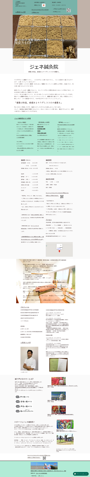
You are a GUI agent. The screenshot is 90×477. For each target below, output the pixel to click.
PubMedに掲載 (49, 335)
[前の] (14, 36)
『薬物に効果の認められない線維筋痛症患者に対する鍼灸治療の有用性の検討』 (57, 325)
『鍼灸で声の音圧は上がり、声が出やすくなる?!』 (67, 385)
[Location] (43, 5)
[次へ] (75, 36)
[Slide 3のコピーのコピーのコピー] (47, 56)
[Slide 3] (42, 56)
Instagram (69, 211)
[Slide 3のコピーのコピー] (45, 56)
